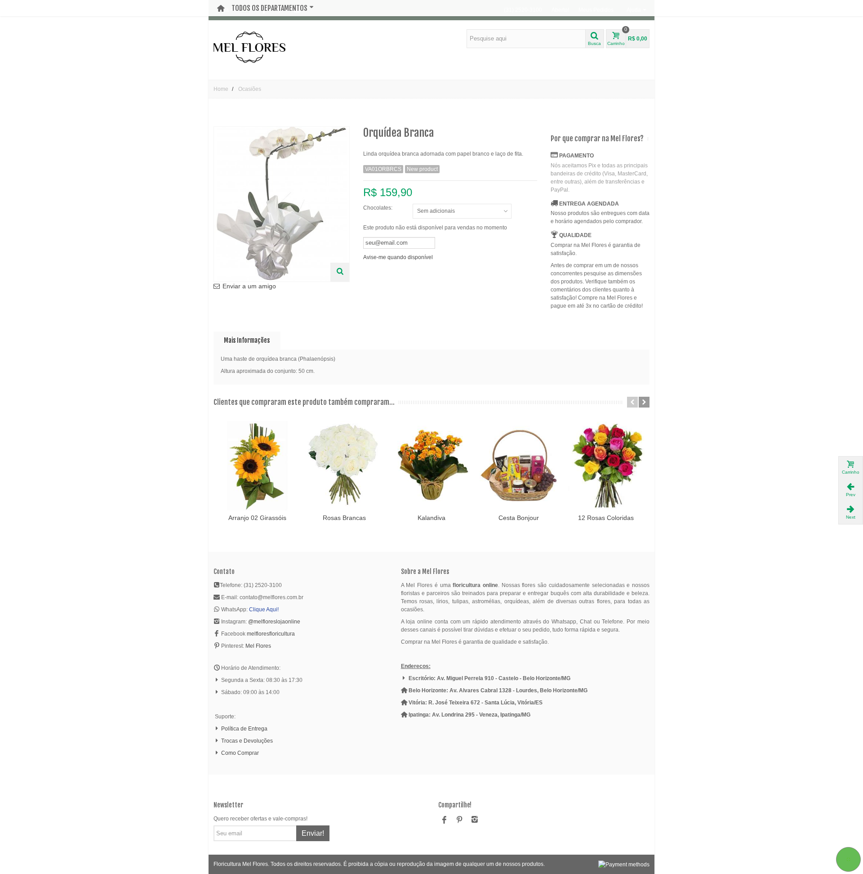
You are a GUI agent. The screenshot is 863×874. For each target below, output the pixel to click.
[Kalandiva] (431, 466)
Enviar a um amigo (249, 286)
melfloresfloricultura (271, 634)
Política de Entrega (244, 729)
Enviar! (313, 833)
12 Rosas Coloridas (606, 517)
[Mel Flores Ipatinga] (249, 47)
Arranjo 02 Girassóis (257, 517)
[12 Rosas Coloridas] (606, 466)
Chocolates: (378, 208)
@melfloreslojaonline (274, 622)
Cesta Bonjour (518, 517)
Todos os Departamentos (269, 8)
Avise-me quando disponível (398, 257)
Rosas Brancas (344, 517)
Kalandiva (431, 517)
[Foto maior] (339, 272)
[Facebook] (444, 820)
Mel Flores (258, 646)
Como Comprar (240, 753)
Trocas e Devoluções (247, 741)
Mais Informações (247, 340)
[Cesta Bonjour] (519, 466)
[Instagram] (474, 820)
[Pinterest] (459, 820)
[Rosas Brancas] (344, 466)
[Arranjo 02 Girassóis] (257, 466)
